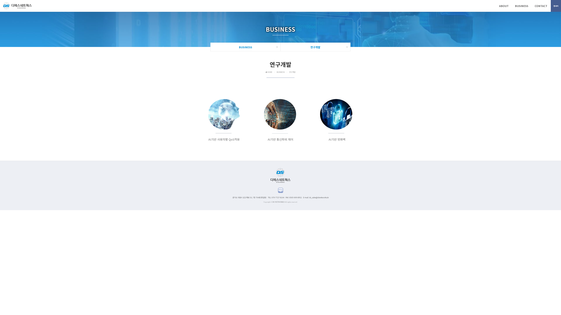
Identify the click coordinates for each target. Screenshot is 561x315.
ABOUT (504, 6)
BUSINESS (521, 6)
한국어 (556, 6)
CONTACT (541, 6)
